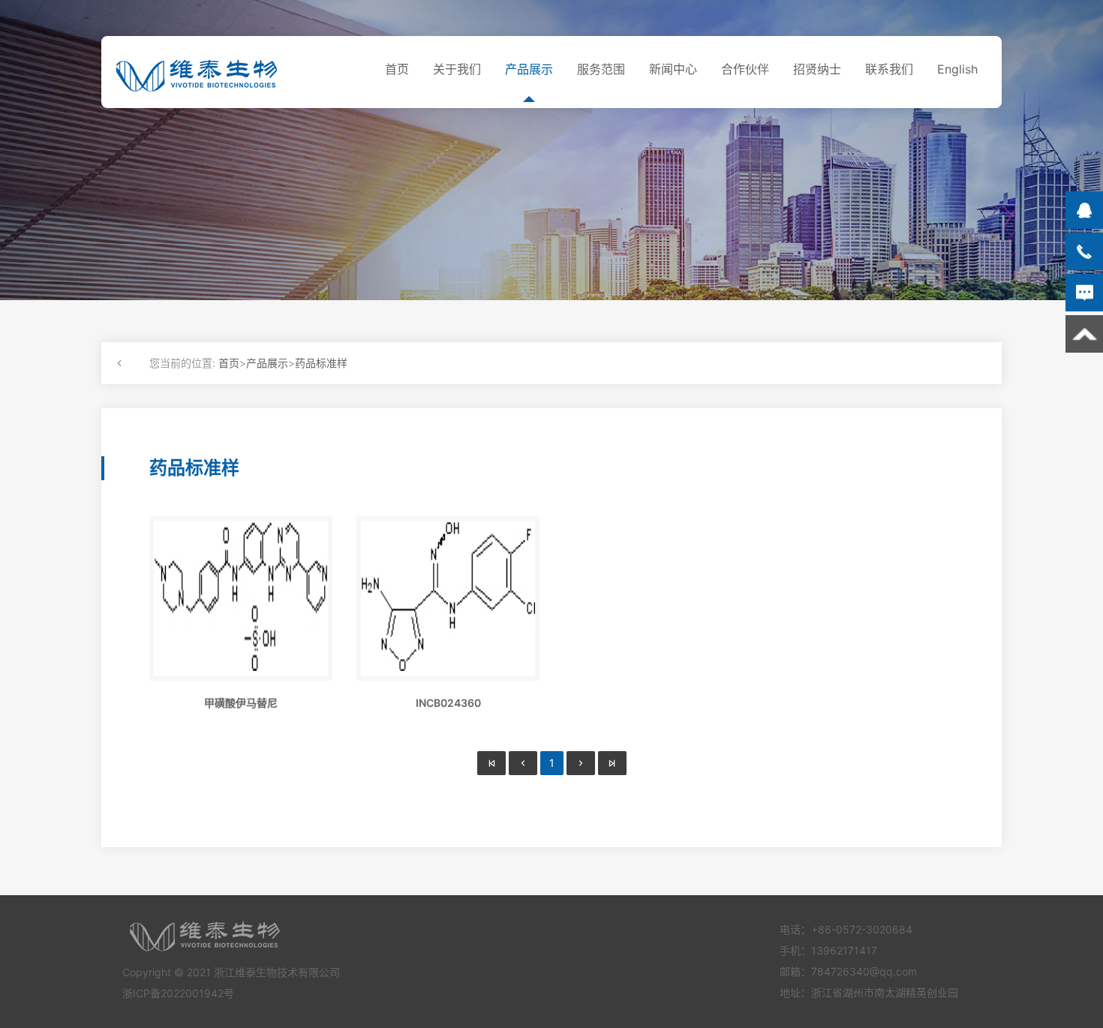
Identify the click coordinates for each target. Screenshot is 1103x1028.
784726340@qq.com (864, 971)
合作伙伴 (745, 69)
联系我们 (889, 69)
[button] (122, 363)
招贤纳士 (817, 69)
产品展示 (529, 69)
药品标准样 (321, 362)
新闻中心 (673, 69)
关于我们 (457, 69)
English (957, 69)
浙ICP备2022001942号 (178, 993)
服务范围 (601, 69)
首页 (397, 69)
